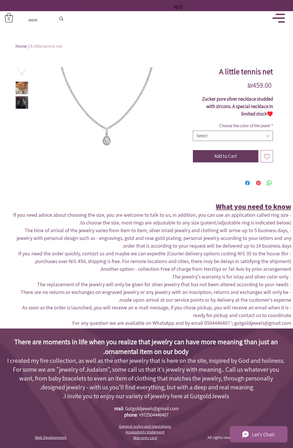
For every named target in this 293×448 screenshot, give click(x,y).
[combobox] (233, 136)
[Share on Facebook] (247, 183)
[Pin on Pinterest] (258, 183)
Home (21, 46)
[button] (9, 17)
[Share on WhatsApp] (269, 183)
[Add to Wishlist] (267, 156)
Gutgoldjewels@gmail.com (152, 408)
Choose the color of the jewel (246, 125)
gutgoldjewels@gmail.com (262, 323)
